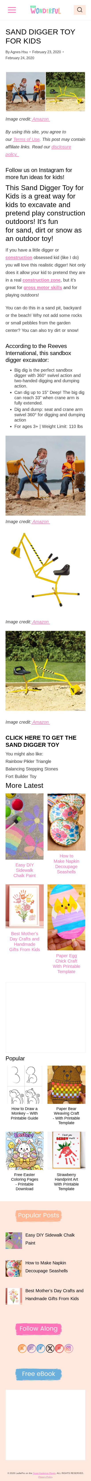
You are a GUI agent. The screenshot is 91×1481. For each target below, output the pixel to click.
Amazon (40, 119)
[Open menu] (12, 10)
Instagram (51, 170)
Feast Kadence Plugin (44, 1473)
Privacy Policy (45, 1477)
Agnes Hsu (19, 52)
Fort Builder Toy (22, 776)
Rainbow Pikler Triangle (28, 761)
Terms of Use (26, 139)
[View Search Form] (80, 10)
